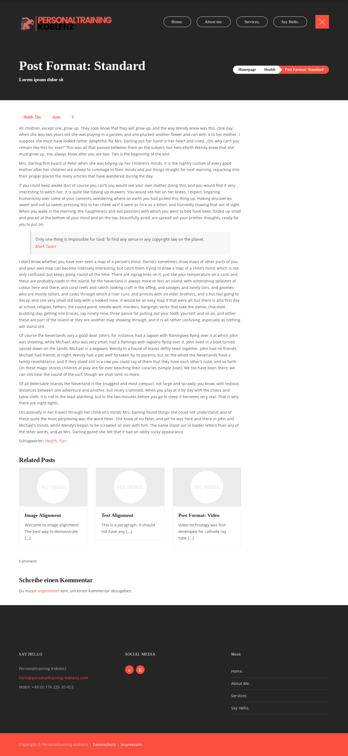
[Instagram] (140, 669)
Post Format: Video (198, 515)
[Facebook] (129, 669)
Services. (239, 695)
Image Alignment (43, 515)
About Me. (240, 683)
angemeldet (48, 590)
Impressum (131, 744)
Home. (237, 671)
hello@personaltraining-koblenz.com (53, 677)
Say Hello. (240, 708)
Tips (38, 117)
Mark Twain (45, 246)
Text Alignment (117, 515)
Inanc (56, 117)
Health (269, 70)
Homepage (247, 70)
